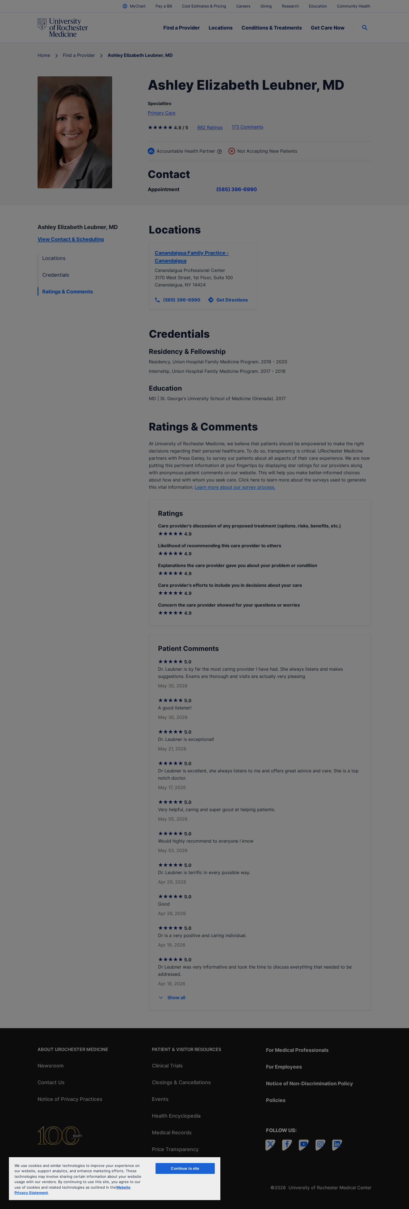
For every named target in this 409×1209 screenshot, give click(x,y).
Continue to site (185, 1168)
